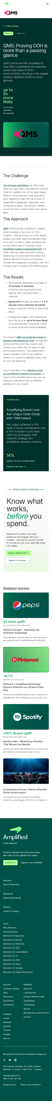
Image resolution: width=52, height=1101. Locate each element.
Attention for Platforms (13, 944)
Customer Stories (11, 989)
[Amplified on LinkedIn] (15, 1060)
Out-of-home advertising (15, 185)
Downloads (8, 1001)
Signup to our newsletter (31, 862)
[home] (5, 4)
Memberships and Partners (36, 1013)
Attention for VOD (11, 948)
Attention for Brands (12, 940)
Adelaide (7, 1022)
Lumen (6, 1018)
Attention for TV (10, 956)
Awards (27, 1009)
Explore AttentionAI (12, 898)
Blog (5, 992)
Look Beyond (30, 992)
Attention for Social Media (15, 952)
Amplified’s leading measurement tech (22, 249)
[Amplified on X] (4, 1060)
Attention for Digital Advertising (18, 972)
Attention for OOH (11, 960)
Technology (29, 1005)
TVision (6, 1030)
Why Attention (9, 928)
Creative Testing (11, 911)
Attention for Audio (12, 964)
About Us (28, 989)
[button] (47, 4)
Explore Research (11, 884)
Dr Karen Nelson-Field (34, 996)
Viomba (6, 1034)
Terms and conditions (30, 1084)
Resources (8, 996)
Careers (27, 1017)
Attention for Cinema (13, 968)
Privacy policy (9, 1084)
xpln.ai (6, 1038)
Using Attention (10, 932)
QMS (5, 228)
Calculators (8, 1005)
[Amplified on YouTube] (10, 1060)
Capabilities (29, 1001)
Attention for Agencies (13, 936)
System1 (7, 1026)
